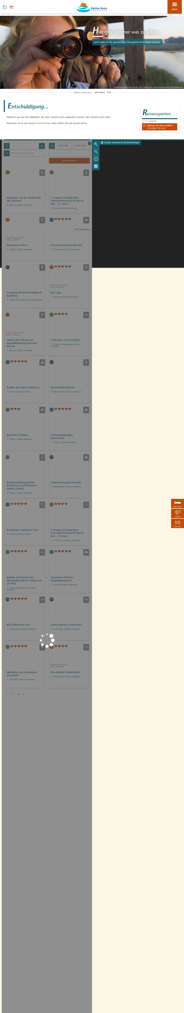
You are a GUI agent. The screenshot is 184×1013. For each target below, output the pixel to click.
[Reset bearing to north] (95, 159)
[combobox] (24, 146)
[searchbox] (25, 146)
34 (19, 694)
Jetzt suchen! (69, 161)
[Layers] (95, 166)
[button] (177, 523)
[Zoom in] (95, 144)
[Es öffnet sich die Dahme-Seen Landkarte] (5, 7)
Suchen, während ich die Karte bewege (121, 143)
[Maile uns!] (159, 127)
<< (7, 694)
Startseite (41, 123)
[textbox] (22, 153)
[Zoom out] (95, 151)
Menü (175, 9)
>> (23, 694)
